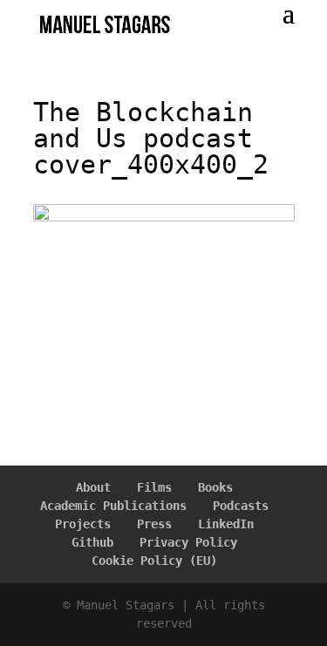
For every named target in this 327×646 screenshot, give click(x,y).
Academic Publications (113, 506)
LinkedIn (226, 524)
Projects (83, 524)
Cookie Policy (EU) (154, 561)
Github (92, 542)
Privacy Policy (188, 542)
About (93, 487)
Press (154, 524)
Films (154, 487)
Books (215, 487)
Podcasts (241, 506)
